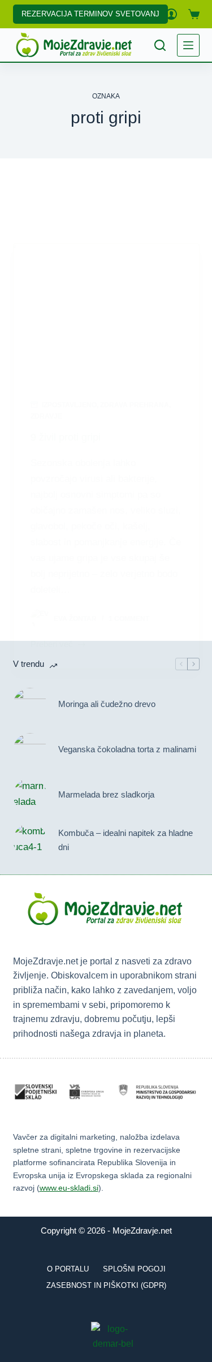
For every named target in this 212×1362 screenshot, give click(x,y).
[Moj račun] (171, 14)
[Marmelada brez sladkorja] (30, 795)
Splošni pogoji (134, 1269)
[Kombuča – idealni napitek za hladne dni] (30, 840)
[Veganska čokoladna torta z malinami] (30, 750)
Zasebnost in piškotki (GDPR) (106, 1285)
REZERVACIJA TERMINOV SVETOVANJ (90, 14)
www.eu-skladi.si (69, 1187)
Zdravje (46, 416)
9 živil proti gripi (66, 437)
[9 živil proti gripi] (106, 313)
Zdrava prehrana (134, 405)
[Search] (160, 45)
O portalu (68, 1269)
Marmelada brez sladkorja (106, 794)
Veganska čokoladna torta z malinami (127, 749)
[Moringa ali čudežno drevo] (30, 705)
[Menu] (188, 45)
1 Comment (129, 619)
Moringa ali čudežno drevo (106, 704)
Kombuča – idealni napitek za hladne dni (125, 840)
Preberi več (52, 645)
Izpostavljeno (69, 405)
